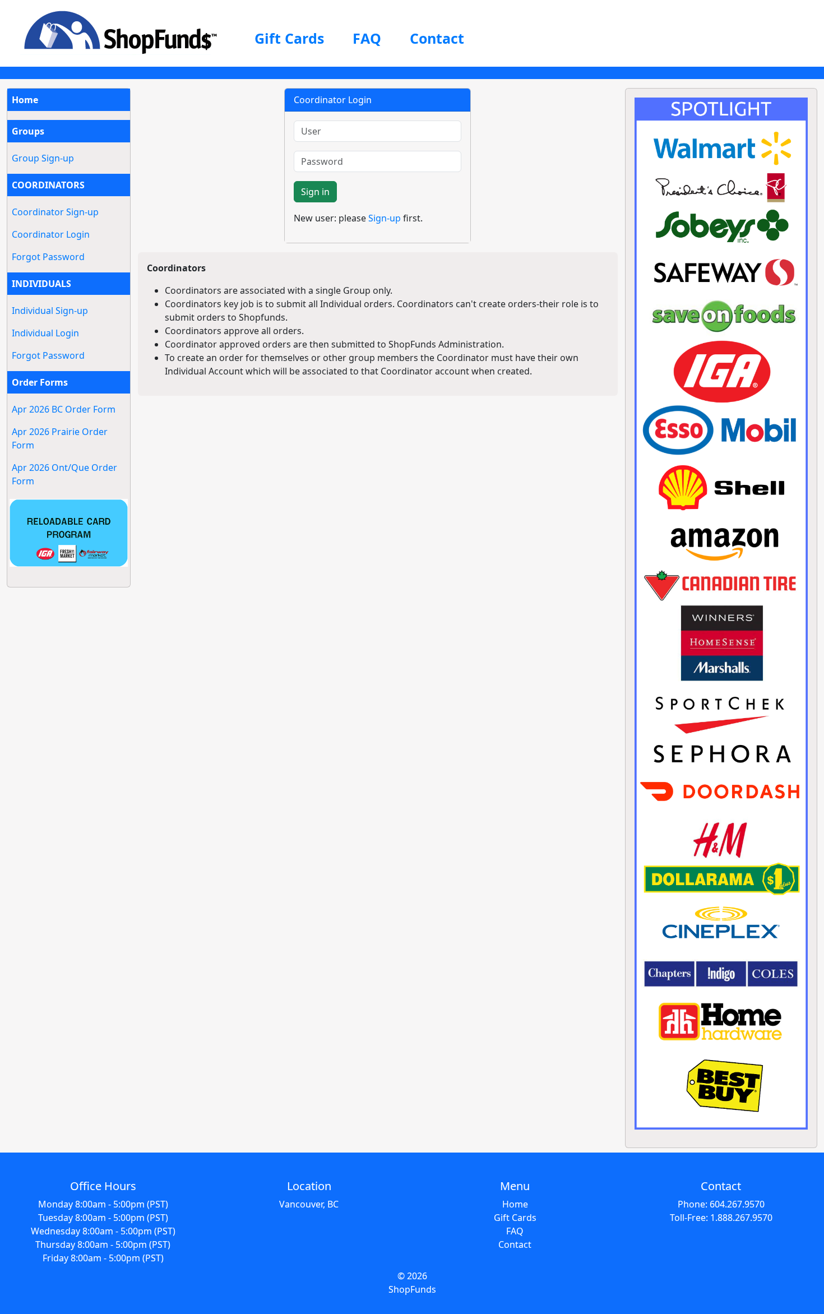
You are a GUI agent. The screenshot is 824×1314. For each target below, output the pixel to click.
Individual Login (45, 333)
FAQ (367, 38)
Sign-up (384, 218)
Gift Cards (289, 38)
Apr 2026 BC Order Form (63, 409)
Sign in (315, 192)
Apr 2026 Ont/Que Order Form (64, 474)
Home (25, 100)
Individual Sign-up (50, 310)
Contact (437, 38)
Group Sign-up (43, 158)
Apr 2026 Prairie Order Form (60, 438)
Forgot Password (48, 257)
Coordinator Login (51, 234)
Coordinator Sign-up (55, 212)
